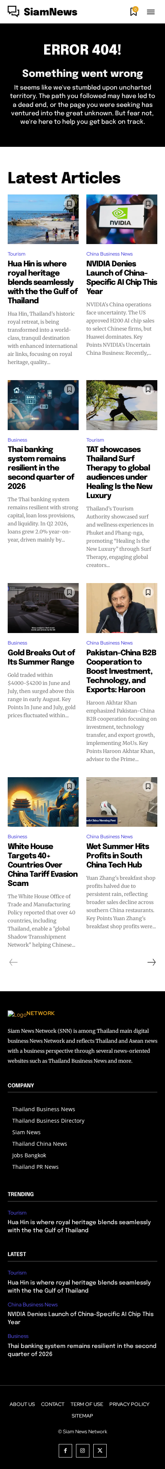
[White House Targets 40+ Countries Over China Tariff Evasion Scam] (43, 802)
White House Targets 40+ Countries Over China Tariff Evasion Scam (43, 865)
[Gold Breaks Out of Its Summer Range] (43, 608)
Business (17, 440)
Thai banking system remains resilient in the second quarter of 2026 (41, 468)
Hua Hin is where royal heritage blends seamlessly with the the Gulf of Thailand (43, 282)
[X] (100, 1450)
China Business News (109, 254)
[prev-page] (14, 962)
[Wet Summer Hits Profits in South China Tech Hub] (121, 802)
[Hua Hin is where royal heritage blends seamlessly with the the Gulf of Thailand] (43, 219)
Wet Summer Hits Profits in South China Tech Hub (117, 856)
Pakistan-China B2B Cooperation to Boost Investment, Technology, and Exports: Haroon (121, 671)
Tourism (16, 254)
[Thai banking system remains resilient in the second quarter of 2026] (43, 405)
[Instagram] (82, 1450)
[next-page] (151, 962)
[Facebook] (65, 1450)
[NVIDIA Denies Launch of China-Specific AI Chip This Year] (121, 219)
